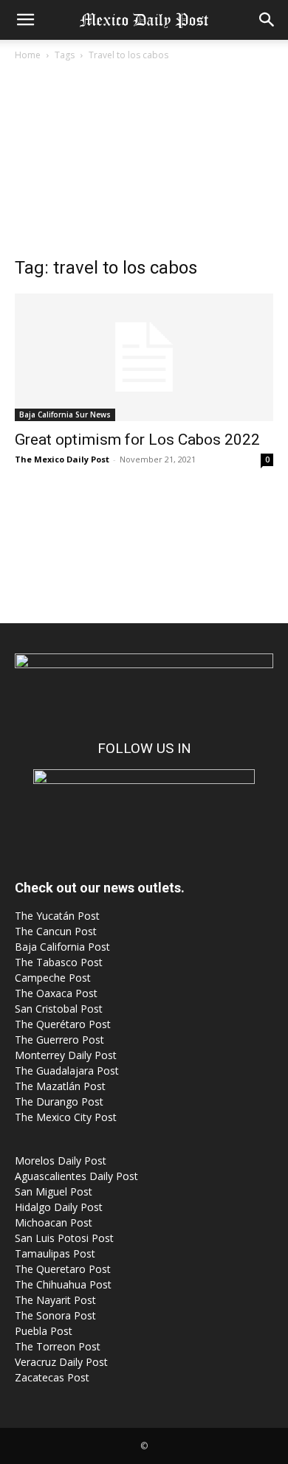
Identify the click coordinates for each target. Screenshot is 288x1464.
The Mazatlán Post (60, 1086)
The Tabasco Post (59, 962)
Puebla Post (43, 1331)
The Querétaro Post (63, 1024)
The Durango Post (59, 1101)
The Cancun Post (56, 931)
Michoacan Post (53, 1222)
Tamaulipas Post (55, 1253)
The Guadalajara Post (67, 1071)
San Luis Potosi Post (64, 1238)
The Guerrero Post (59, 1040)
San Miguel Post (53, 1191)
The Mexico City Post (66, 1117)
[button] (25, 20)
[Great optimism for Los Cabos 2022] (144, 357)
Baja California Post (62, 947)
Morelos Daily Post (60, 1160)
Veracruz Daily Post (61, 1362)
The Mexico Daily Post (62, 459)
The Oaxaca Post (56, 993)
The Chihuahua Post (63, 1284)
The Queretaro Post (63, 1269)
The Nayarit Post (55, 1300)
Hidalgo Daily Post (59, 1207)
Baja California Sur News (65, 414)
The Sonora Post (55, 1315)
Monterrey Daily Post (66, 1055)
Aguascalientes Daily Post (76, 1176)
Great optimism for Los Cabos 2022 (137, 439)
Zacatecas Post (52, 1377)
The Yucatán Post (57, 916)
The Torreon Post (57, 1346)
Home (28, 55)
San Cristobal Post (59, 1009)
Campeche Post (53, 978)
